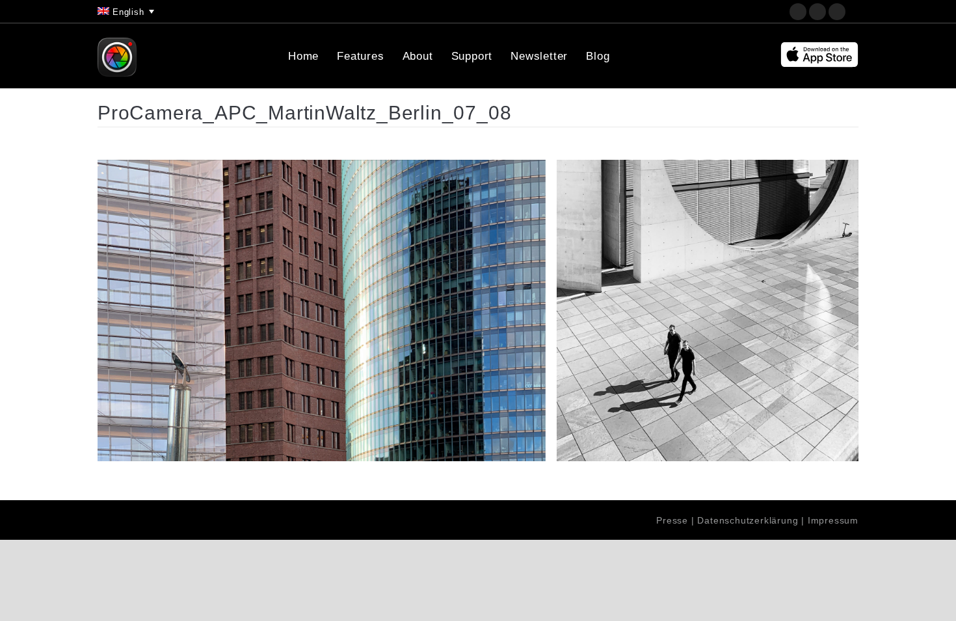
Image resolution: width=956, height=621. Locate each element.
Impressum (833, 520)
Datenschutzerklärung (747, 520)
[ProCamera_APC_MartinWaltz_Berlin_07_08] (478, 310)
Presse (672, 520)
